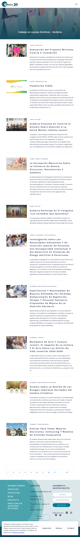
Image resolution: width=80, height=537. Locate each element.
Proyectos (14, 493)
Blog (10, 496)
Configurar (70, 528)
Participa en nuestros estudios (15, 506)
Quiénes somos (16, 486)
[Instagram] (71, 513)
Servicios (13, 489)
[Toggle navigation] (76, 4)
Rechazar (59, 528)
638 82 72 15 (35, 499)
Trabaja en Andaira (40, 517)
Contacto (13, 500)
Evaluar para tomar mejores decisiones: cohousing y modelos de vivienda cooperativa (51, 431)
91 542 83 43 (35, 496)
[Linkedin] (67, 513)
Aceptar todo (46, 528)
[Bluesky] (60, 515)
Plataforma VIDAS (41, 86)
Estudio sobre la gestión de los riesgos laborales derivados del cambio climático (51, 390)
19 (67, 472)
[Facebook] (56, 515)
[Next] (72, 471)
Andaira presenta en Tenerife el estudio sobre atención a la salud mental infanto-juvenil (50, 127)
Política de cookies (18, 532)
